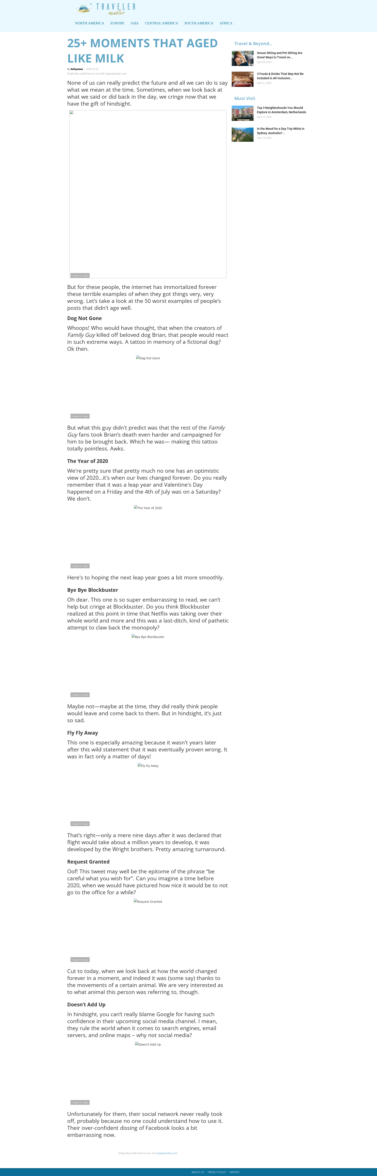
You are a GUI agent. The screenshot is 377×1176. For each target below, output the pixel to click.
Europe (117, 23)
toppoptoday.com (167, 1153)
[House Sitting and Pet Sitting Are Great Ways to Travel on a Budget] (243, 58)
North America (89, 23)
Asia (134, 23)
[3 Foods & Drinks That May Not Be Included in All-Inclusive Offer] (243, 79)
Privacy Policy (217, 1172)
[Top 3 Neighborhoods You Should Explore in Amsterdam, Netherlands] (243, 113)
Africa (226, 23)
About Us (198, 1172)
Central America (161, 23)
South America (198, 23)
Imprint (235, 1172)
